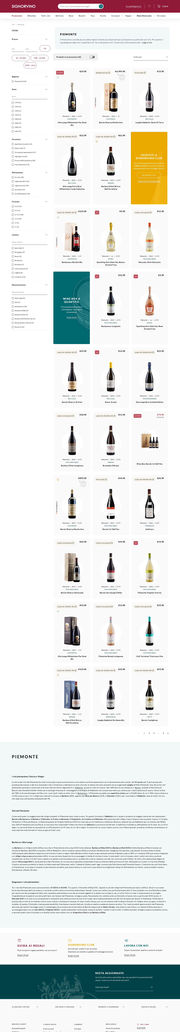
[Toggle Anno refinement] (46, 89)
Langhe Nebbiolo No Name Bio (110, 720)
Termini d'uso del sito (113, 1028)
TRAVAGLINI (149, 526)
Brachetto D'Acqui (111, 465)
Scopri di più (23, 955)
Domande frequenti (18, 1028)
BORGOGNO (111, 717)
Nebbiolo (79, 787)
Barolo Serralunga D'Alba (111, 593)
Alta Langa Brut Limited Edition (150, 402)
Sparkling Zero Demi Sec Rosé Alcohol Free (149, 327)
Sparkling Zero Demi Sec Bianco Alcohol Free (111, 263)
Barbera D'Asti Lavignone (72, 465)
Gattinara (149, 529)
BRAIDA (111, 183)
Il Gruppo (77, 1029)
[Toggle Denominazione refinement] (46, 285)
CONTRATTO (72, 119)
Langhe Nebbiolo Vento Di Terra (150, 122)
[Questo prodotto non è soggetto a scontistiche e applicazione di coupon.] (118, 74)
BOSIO (110, 259)
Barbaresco (82, 793)
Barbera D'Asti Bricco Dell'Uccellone (110, 187)
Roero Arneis (111, 402)
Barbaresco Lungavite (110, 326)
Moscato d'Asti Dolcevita (149, 262)
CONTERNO (110, 119)
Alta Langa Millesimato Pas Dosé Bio (72, 123)
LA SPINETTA (72, 259)
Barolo (138, 787)
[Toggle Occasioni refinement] (46, 139)
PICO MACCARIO (149, 259)
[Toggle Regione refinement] (46, 76)
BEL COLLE (150, 119)
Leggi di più (147, 42)
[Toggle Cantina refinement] (46, 235)
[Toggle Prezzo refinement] (46, 39)
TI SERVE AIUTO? (50, 1024)
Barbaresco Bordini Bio (72, 262)
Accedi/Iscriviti (149, 175)
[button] (58, 77)
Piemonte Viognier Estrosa (149, 593)
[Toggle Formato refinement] (46, 201)
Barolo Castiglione (150, 720)
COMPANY (78, 1024)
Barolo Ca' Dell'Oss (111, 529)
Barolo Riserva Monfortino (111, 122)
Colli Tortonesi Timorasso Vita (149, 656)
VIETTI (149, 717)
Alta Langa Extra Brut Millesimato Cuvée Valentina (72, 187)
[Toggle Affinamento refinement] (46, 172)
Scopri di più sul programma (149, 181)
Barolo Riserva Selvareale (72, 593)
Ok (45, 48)
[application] (150, 57)
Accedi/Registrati (133, 6)
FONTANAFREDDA (150, 399)
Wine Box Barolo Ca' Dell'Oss (149, 464)
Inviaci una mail (48, 1029)
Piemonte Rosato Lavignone (111, 656)
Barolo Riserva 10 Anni (72, 402)
